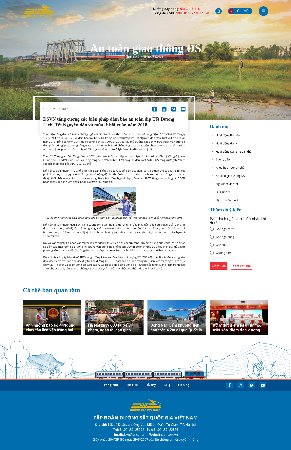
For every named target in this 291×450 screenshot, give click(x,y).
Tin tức (132, 385)
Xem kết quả (242, 266)
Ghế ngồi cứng (225, 237)
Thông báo (223, 159)
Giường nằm (224, 253)
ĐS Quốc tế (223, 192)
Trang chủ (133, 56)
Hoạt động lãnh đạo (229, 135)
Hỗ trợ (151, 385)
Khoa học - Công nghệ (230, 167)
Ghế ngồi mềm (225, 229)
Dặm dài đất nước (227, 200)
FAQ (167, 385)
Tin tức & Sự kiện (154, 56)
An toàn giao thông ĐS (230, 176)
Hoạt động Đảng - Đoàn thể (233, 151)
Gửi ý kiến (219, 266)
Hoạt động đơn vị (227, 143)
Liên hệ (183, 385)
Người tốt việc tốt (227, 184)
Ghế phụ (221, 245)
